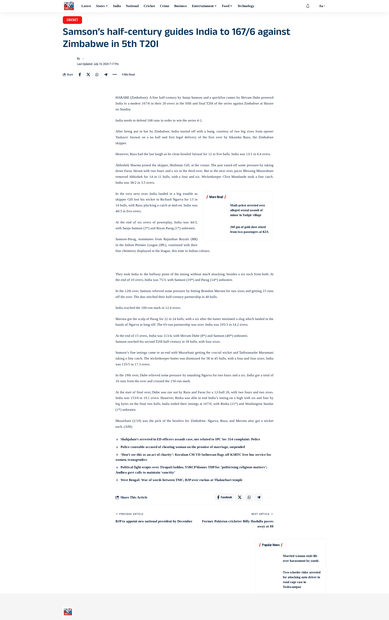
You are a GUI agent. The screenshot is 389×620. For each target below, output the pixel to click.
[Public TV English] (69, 6)
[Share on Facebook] (80, 74)
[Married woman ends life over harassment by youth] (270, 558)
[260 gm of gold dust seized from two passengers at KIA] (217, 229)
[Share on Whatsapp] (97, 74)
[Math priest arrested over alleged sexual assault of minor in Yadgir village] (217, 210)
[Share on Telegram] (106, 74)
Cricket (72, 20)
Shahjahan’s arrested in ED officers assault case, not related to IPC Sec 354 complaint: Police (190, 439)
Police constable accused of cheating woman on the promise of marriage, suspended (182, 447)
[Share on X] (88, 74)
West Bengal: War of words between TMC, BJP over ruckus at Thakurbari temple (181, 480)
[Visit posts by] (69, 61)
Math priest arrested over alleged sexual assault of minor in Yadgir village (247, 210)
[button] (314, 6)
